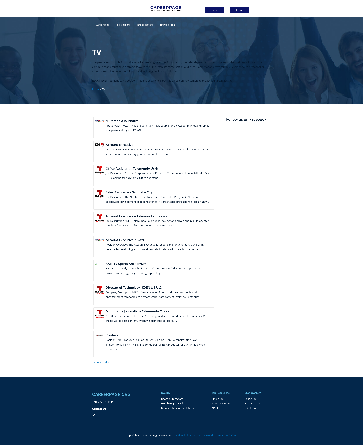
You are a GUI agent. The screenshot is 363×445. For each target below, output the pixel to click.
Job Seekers (123, 24)
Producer (113, 335)
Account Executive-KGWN (125, 240)
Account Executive (119, 144)
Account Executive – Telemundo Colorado (137, 216)
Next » (105, 362)
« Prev (97, 362)
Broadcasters (145, 24)
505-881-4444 (105, 402)
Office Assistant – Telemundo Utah (132, 168)
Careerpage (102, 24)
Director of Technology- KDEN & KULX (134, 287)
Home (95, 89)
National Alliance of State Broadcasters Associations (206, 435)
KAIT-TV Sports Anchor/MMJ (127, 263)
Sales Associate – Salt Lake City (129, 192)
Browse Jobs (167, 24)
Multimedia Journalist (122, 121)
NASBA (165, 393)
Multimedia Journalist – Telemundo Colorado (139, 311)
